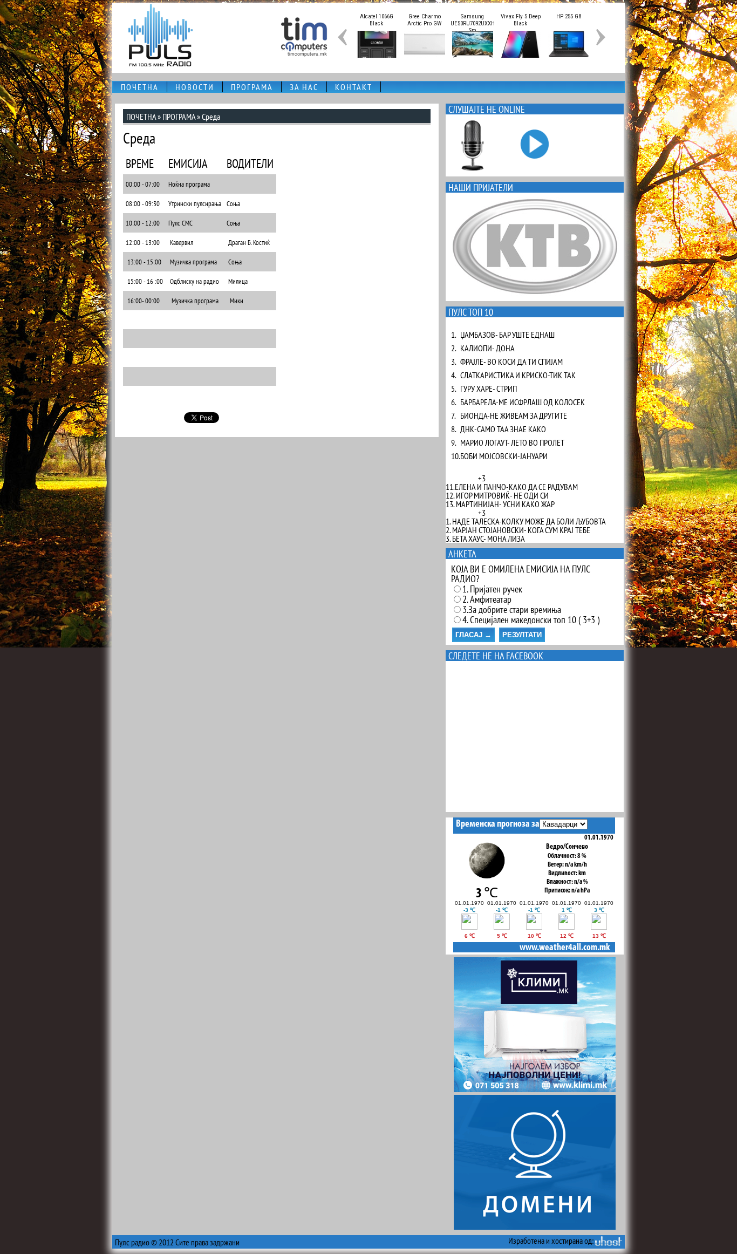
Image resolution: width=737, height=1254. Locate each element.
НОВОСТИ (194, 86)
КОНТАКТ (353, 86)
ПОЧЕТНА (140, 86)
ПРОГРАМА (252, 86)
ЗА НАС (304, 86)
